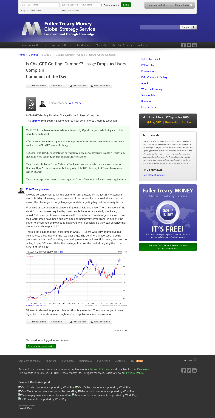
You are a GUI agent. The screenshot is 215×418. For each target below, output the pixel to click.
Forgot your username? (31, 10)
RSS (133, 361)
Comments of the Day (33, 45)
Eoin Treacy (74, 103)
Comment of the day (29, 361)
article (36, 120)
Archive (186, 122)
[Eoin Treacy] (194, 46)
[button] (194, 27)
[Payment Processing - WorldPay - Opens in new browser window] (29, 407)
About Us (101, 45)
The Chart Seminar (122, 45)
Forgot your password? (71, 10)
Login (126, 4)
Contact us (143, 45)
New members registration (41, 346)
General (33, 54)
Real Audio (171, 122)
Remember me (111, 5)
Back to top (119, 330)
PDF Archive (103, 361)
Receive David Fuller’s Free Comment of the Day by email (168, 247)
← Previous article (37, 85)
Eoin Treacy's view (37, 189)
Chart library (84, 45)
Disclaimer (143, 369)
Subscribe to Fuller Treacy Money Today (169, 5)
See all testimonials (154, 175)
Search (185, 27)
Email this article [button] (101, 85)
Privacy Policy (134, 372)
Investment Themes (61, 45)
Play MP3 (155, 122)
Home (21, 54)
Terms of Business (101, 369)
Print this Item (79, 85)
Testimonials (85, 361)
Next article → (58, 85)
